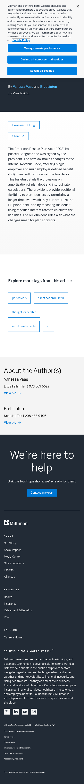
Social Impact (12, 550)
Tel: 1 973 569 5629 (35, 386)
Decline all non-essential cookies (42, 59)
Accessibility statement (13, 759)
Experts (8, 570)
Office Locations (14, 563)
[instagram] (34, 712)
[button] (7, 712)
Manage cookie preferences (42, 48)
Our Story (10, 543)
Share (16, 136)
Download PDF (21, 125)
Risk (6, 617)
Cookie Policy (21, 40)
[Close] (77, 6)
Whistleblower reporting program (17, 748)
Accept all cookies (42, 70)
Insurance (10, 603)
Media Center (12, 556)
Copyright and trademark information (19, 731)
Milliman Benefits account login (16, 725)
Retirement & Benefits (18, 610)
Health (8, 597)
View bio (10, 393)
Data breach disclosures (13, 753)
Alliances (9, 576)
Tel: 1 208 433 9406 (31, 416)
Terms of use (9, 737)
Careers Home (13, 637)
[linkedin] (16, 712)
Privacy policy (9, 742)
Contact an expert (42, 492)
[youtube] (25, 712)
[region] (42, 39)
